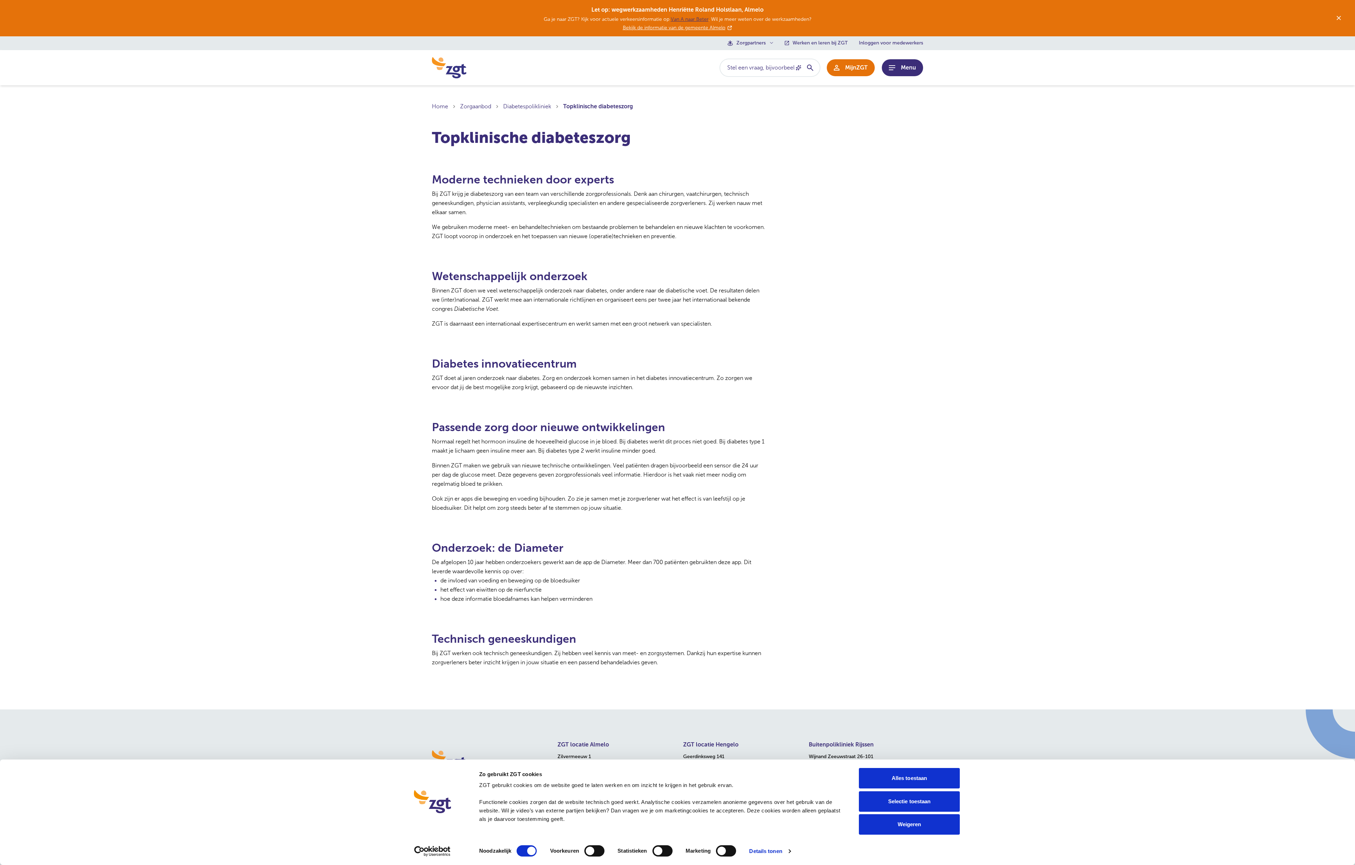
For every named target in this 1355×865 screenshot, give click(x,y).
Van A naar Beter (690, 19)
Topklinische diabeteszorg (598, 106)
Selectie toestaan (909, 801)
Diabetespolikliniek (527, 106)
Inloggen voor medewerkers (891, 43)
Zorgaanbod (475, 106)
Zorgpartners (751, 43)
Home (440, 106)
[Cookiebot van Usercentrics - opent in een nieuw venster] (432, 851)
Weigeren (909, 824)
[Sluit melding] (1339, 18)
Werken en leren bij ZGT (820, 43)
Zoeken (810, 68)
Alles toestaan (909, 778)
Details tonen (765, 851)
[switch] (594, 851)
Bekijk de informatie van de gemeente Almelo (674, 27)
